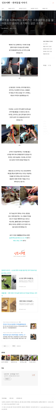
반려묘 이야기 (34, 8)
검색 (50, 3)
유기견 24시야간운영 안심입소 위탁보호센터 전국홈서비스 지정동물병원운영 (15, 327)
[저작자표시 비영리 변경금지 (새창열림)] (19, 346)
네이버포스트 (19, 398)
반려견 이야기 (22, 8)
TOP (53, 398)
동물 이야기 (11, 8)
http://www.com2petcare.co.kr (10, 322)
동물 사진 (45, 8)
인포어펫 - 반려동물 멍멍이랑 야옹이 (12, 376)
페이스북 (44, 133)
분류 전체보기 (48, 41)
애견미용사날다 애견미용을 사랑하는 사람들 (14, 335)
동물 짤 (46, 54)
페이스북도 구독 (17, 241)
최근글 (44, 65)
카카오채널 (4, 398)
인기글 (49, 65)
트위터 (48, 133)
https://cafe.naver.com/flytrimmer (11, 332)
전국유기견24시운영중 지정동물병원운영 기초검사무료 (15, 324)
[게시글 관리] (9, 346)
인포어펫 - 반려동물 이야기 (14, 3)
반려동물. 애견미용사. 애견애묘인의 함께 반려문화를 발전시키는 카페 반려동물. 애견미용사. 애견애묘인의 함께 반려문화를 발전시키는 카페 (15, 337)
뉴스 (3, 8)
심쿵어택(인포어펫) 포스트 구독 (18, 238)
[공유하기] (7, 346)
